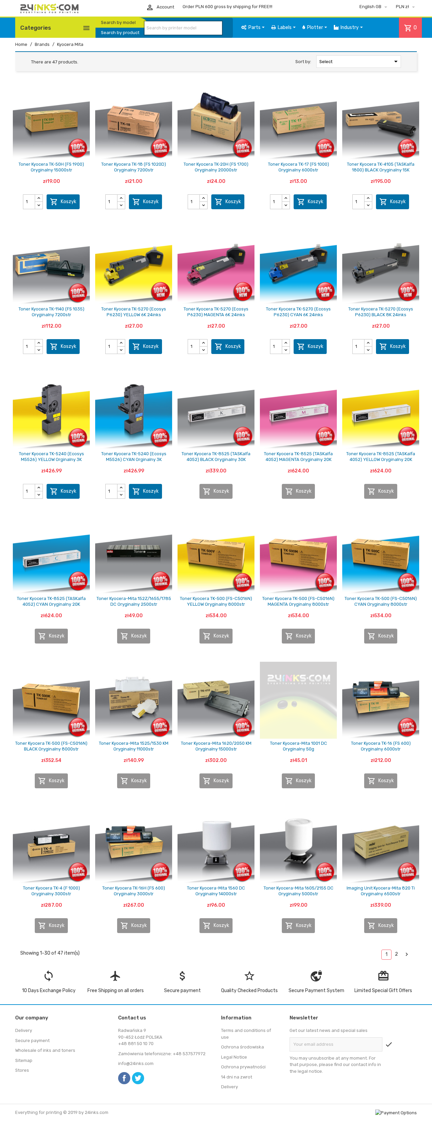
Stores (22, 1070)
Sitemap (23, 1060)
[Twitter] (138, 1078)
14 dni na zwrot (236, 1076)
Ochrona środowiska (242, 1046)
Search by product (120, 32)
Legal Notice (234, 1057)
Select (359, 61)
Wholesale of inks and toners (45, 1050)
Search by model (118, 22)
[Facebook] (124, 1078)
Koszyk (63, 202)
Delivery (23, 1030)
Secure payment (32, 1040)
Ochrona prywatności (243, 1066)
